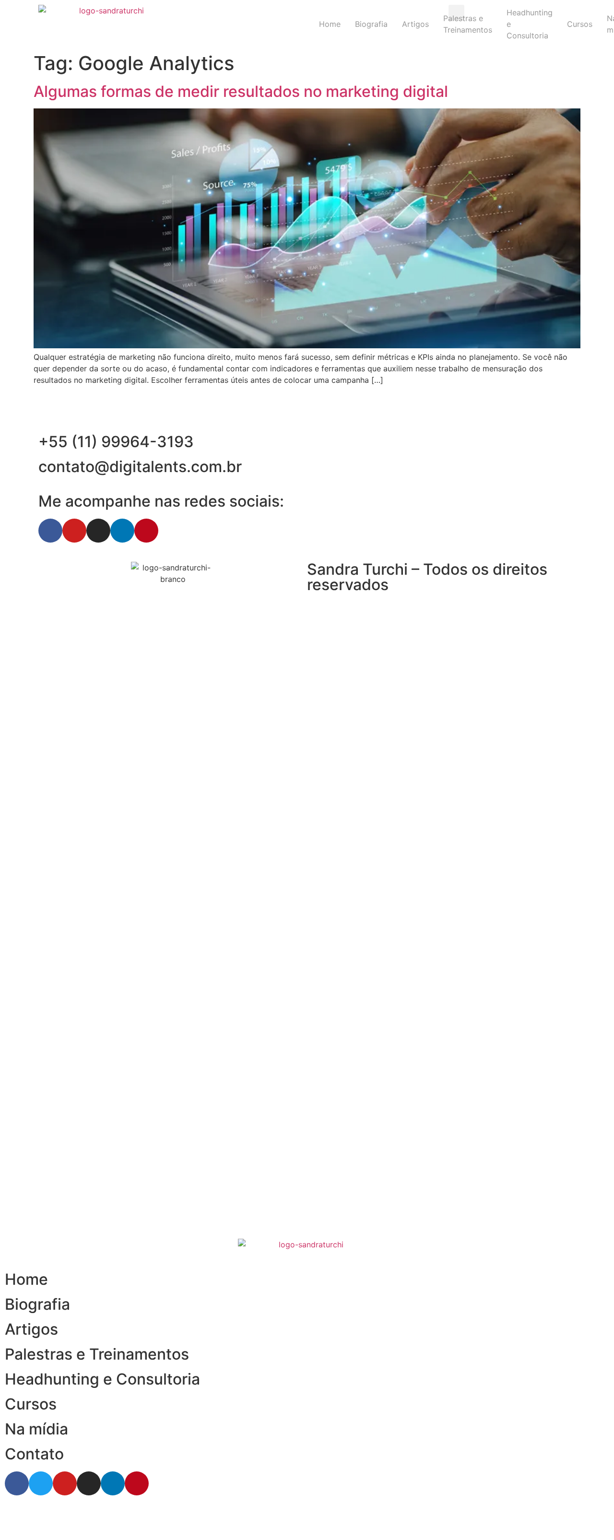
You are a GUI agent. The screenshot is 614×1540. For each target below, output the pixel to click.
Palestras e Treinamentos (97, 1354)
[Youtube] (74, 531)
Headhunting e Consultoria (102, 1379)
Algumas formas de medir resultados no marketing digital (241, 91)
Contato (34, 1454)
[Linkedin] (122, 531)
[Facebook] (50, 531)
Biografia (371, 24)
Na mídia (36, 1429)
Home (330, 24)
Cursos (31, 1404)
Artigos (415, 24)
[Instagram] (98, 531)
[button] (456, 13)
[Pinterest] (146, 531)
